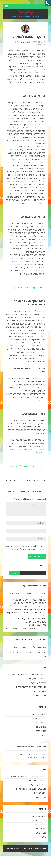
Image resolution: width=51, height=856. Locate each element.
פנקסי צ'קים (41, 731)
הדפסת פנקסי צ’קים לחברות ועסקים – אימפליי (27, 674)
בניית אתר (18, 647)
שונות (44, 735)
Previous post (34, 480)
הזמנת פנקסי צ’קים (38, 682)
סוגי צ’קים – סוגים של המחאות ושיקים (31, 687)
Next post (14, 480)
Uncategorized (39, 714)
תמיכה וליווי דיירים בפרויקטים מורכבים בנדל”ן (28, 606)
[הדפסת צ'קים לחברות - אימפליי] (26, 16)
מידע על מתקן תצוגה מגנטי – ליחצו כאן (29, 287)
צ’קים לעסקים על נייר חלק (35, 621)
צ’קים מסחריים (40, 691)
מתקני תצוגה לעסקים (37, 625)
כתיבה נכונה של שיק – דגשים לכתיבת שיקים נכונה (25, 628)
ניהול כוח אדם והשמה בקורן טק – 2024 (30, 603)
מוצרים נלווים (24, 42)
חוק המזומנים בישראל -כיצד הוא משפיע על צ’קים (26, 609)
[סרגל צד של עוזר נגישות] (48, 3)
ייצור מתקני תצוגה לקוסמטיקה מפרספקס (29, 599)
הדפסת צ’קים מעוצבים (37, 678)
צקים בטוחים (40, 695)
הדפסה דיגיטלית (39, 718)
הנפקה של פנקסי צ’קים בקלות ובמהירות (30, 618)
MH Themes (41, 849)
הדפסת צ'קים (40, 722)
